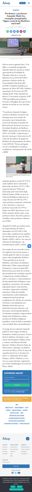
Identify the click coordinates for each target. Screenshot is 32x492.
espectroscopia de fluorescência (17, 421)
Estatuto (4, 449)
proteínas (25, 410)
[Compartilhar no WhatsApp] (7, 31)
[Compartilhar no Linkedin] (24, 31)
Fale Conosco (6, 462)
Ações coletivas (25, 449)
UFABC (21, 413)
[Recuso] (30, 484)
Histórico (4, 447)
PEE (11, 454)
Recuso (20, 486)
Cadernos (12, 451)
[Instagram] (15, 473)
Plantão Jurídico (25, 447)
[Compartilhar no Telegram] (17, 31)
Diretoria (4, 451)
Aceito (13, 486)
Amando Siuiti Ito (9, 407)
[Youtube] (19, 473)
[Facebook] (12, 473)
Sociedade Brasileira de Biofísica (17, 418)
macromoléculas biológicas (11, 423)
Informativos (13, 447)
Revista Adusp (14, 449)
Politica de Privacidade (16, 489)
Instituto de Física (14, 413)
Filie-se (22, 2)
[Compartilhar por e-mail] (21, 31)
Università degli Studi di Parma (16, 415)
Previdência (24, 454)
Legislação (24, 451)
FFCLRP (26, 407)
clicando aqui (20, 391)
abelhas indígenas (19, 407)
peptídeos (8, 410)
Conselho (4, 454)
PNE (11, 456)
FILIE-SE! (16, 466)
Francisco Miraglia (16, 410)
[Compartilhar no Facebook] (14, 31)
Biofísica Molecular (24, 423)
